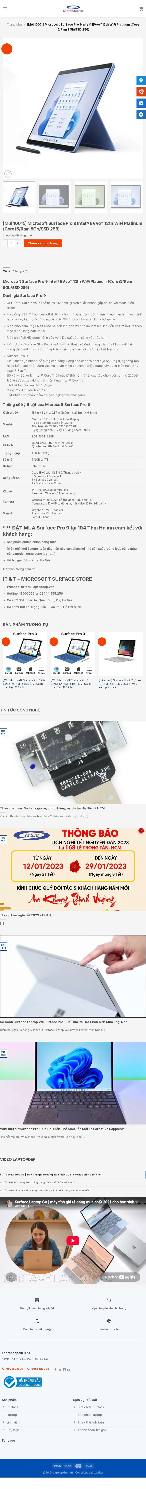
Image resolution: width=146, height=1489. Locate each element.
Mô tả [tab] (6, 271)
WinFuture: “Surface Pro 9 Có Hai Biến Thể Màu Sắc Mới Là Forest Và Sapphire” (62, 1129)
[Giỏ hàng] (141, 9)
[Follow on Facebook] (55, 1370)
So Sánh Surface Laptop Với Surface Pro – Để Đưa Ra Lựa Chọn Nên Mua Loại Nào (64, 1022)
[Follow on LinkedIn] (64, 1370)
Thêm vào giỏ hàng (43, 243)
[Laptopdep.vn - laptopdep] (73, 9)
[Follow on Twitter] (59, 1370)
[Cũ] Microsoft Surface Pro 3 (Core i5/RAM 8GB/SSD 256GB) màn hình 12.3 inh (71, 684)
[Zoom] (8, 174)
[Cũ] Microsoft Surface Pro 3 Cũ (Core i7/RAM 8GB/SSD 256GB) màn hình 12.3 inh (24, 684)
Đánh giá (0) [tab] (20, 271)
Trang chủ (14, 24)
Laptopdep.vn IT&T (16, 1353)
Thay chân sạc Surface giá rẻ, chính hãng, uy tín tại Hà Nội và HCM (52, 808)
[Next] (135, 108)
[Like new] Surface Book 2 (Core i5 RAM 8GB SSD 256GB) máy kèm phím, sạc (120, 684)
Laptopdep (96, 1472)
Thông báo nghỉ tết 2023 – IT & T (26, 915)
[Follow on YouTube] (68, 1370)
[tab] (73, 1175)
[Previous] (10, 108)
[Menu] (5, 8)
